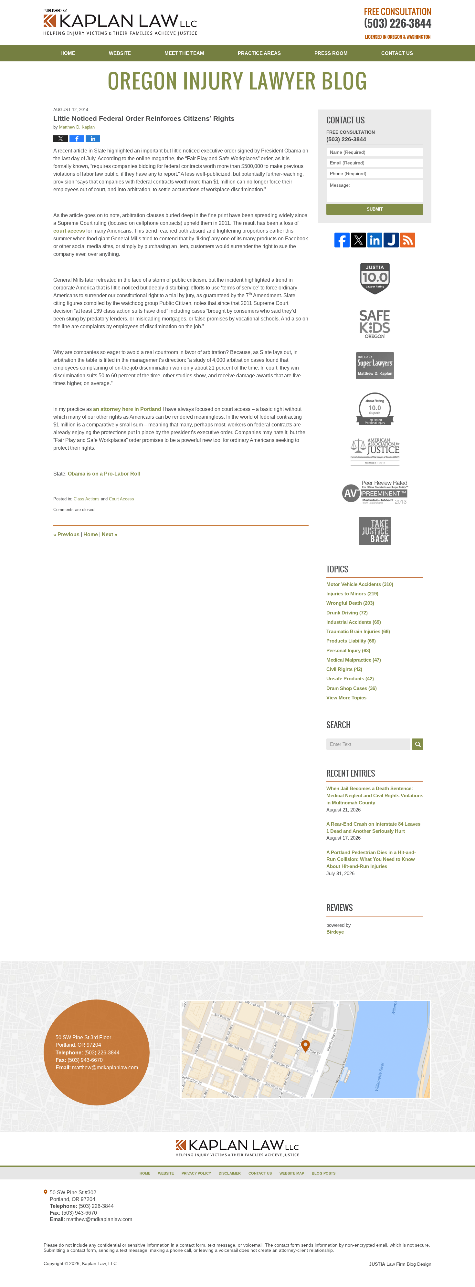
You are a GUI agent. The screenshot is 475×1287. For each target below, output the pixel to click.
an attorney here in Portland (127, 409)
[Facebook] (342, 240)
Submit (375, 209)
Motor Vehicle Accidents (359, 584)
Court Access (121, 499)
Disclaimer (230, 1173)
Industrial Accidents (353, 622)
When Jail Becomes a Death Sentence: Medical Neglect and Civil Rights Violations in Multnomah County (374, 795)
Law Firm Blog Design (400, 1264)
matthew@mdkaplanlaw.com (99, 1219)
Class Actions (87, 499)
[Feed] (407, 240)
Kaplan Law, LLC (99, 1263)
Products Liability (351, 641)
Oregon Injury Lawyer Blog (120, 22)
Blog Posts (323, 1173)
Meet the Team (184, 53)
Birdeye (335, 932)
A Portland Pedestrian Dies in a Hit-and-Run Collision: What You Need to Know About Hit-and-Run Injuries (371, 859)
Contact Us (397, 53)
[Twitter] (358, 240)
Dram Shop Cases (351, 688)
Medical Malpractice (353, 660)
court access (69, 231)
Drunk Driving (347, 612)
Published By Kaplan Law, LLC (397, 23)
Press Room (331, 53)
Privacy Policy (196, 1173)
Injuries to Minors (352, 593)
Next (109, 534)
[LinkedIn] (375, 240)
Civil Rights (344, 669)
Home (67, 53)
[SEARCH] (417, 744)
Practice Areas (259, 53)
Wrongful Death (350, 603)
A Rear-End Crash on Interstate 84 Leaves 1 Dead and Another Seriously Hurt (373, 827)
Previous (66, 534)
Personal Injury (348, 650)
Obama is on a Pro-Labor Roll (104, 473)
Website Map (292, 1173)
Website (120, 53)
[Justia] (391, 240)
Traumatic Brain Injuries (358, 631)
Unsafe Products (350, 678)
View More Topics (346, 697)
